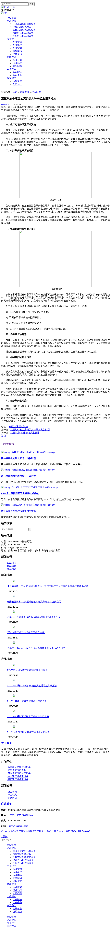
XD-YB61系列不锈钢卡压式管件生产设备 (28, 716)
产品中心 (11, 20)
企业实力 (17, 48)
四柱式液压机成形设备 (24, 30)
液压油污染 (22, 426)
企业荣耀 (17, 42)
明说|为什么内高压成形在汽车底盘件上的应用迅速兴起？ (36, 648)
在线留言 (17, 81)
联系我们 (11, 78)
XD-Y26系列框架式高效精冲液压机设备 (27, 670)
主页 (15, 92)
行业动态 (17, 63)
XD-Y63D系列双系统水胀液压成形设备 (27, 701)
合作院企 (11, 69)
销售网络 (17, 51)
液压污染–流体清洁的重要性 (24, 432)
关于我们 (11, 39)
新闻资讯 (11, 57)
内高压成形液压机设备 (24, 24)
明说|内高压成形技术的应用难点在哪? (26, 632)
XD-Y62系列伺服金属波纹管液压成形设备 (28, 732)
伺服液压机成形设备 (23, 36)
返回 (3, 435)
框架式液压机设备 (22, 27)
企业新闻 (17, 60)
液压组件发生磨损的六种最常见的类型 (30, 429)
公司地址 (17, 84)
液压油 (12, 426)
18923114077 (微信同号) (21, 815)
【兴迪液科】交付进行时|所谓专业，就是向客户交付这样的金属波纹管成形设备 (47, 586)
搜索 (31, 4)
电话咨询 (11, 926)
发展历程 (17, 54)
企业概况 (17, 45)
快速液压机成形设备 (23, 33)
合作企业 (17, 75)
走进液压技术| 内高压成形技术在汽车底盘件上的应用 (34, 601)
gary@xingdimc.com (18, 826)
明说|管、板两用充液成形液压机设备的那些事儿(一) (33, 617)
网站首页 (11, 17)
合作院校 (17, 72)
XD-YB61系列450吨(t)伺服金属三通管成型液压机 (32, 685)
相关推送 (8, 444)
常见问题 (17, 66)
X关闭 (4, 836)
